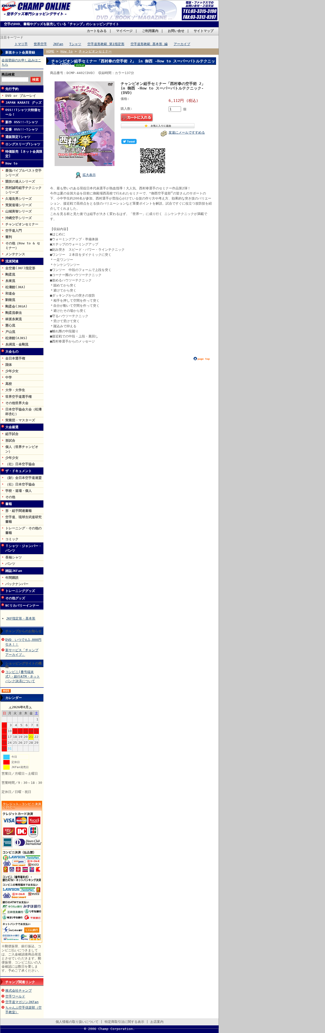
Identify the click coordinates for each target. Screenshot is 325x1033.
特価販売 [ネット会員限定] (23, 154)
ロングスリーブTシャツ (22, 144)
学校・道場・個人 (18, 491)
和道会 (10, 293)
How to (11, 163)
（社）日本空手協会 (20, 464)
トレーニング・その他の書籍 (23, 530)
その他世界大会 (16, 403)
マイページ (124, 31)
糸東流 (10, 281)
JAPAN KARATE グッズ (23, 102)
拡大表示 (89, 175)
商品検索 (8, 74)
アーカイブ (182, 44)
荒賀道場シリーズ (18, 205)
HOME (50, 51)
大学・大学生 (15, 390)
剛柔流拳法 (13, 313)
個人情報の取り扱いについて (77, 1022)
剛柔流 (10, 274)
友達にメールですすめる (187, 132)
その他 (10, 497)
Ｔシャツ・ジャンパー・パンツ (23, 548)
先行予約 (12, 89)
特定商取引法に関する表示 (124, 1022)
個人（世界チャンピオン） (21, 449)
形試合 (10, 440)
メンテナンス (15, 254)
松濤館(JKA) (15, 287)
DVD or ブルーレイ (20, 96)
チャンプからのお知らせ (23, 631)
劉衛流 (10, 300)
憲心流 (10, 325)
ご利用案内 (150, 31)
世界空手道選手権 (18, 396)
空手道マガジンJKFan (22, 1002)
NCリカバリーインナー (22, 605)
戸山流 (10, 332)
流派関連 (12, 261)
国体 (8, 365)
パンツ (10, 564)
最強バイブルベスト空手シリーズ (23, 173)
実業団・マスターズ (20, 420)
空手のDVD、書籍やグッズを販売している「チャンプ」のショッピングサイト (61, 24)
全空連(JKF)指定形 (20, 268)
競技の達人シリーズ (20, 181)
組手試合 (12, 434)
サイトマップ (204, 31)
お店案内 (157, 1022)
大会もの (12, 351)
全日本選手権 (15, 358)
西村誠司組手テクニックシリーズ (23, 190)
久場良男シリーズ (18, 199)
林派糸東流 (13, 319)
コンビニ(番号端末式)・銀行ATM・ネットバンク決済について (22, 676)
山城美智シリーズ (18, 211)
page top (204, 358)
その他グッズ (15, 598)
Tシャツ (75, 44)
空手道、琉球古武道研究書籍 (23, 519)
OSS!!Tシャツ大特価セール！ (23, 112)
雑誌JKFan (13, 571)
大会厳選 (12, 427)
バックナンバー (16, 584)
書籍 (8, 504)
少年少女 (12, 371)
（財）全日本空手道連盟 (23, 478)
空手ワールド (15, 996)
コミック (12, 539)
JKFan (58, 44)
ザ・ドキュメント (18, 471)
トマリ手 (21, 44)
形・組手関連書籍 (18, 511)
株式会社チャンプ (18, 990)
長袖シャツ (13, 557)
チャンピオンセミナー (21, 224)
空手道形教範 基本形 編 (149, 44)
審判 (8, 237)
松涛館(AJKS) (16, 338)
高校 (8, 384)
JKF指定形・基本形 (20, 618)
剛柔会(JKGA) (16, 306)
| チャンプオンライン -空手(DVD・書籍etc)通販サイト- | (37, 12)
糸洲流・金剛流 (16, 344)
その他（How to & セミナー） (22, 245)
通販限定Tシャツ (17, 137)
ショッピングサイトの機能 (23, 664)
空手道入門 (13, 230)
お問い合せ (176, 31)
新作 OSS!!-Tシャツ (21, 122)
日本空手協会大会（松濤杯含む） (23, 411)
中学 (8, 377)
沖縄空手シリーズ (18, 218)
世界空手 (40, 44)
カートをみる (97, 31)
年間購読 (12, 577)
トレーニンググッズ (20, 591)
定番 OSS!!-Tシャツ (21, 129)
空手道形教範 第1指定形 (105, 44)
